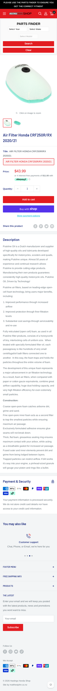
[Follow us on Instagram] (10, 652)
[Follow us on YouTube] (16, 652)
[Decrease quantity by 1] (18, 189)
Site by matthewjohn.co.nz (15, 685)
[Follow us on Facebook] (5, 652)
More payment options (28, 216)
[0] (51, 13)
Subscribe (13, 627)
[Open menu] (4, 13)
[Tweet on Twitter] (46, 226)
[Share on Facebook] (35, 226)
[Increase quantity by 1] (37, 189)
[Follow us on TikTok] (22, 652)
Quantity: (8, 189)
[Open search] (40, 13)
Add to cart (28, 199)
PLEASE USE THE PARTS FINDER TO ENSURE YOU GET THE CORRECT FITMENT (29, 4)
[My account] (45, 13)
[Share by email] (52, 226)
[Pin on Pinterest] (41, 226)
